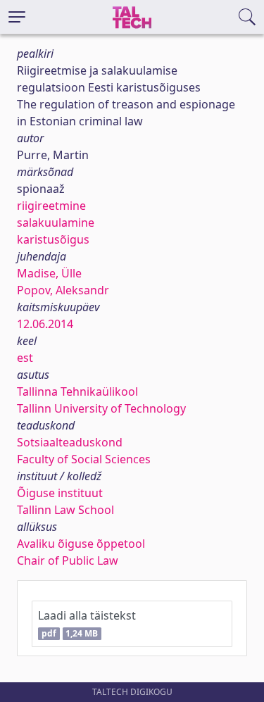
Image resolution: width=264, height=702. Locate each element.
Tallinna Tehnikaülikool (77, 391)
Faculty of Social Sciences (84, 459)
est (25, 357)
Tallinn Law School (65, 510)
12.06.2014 (45, 324)
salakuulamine (55, 222)
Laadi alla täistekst (87, 623)
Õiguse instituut (60, 493)
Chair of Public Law (67, 560)
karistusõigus (53, 239)
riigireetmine (51, 205)
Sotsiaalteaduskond (69, 442)
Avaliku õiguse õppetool (81, 543)
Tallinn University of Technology (101, 408)
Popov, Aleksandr (63, 290)
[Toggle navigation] (17, 17)
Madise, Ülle (49, 273)
